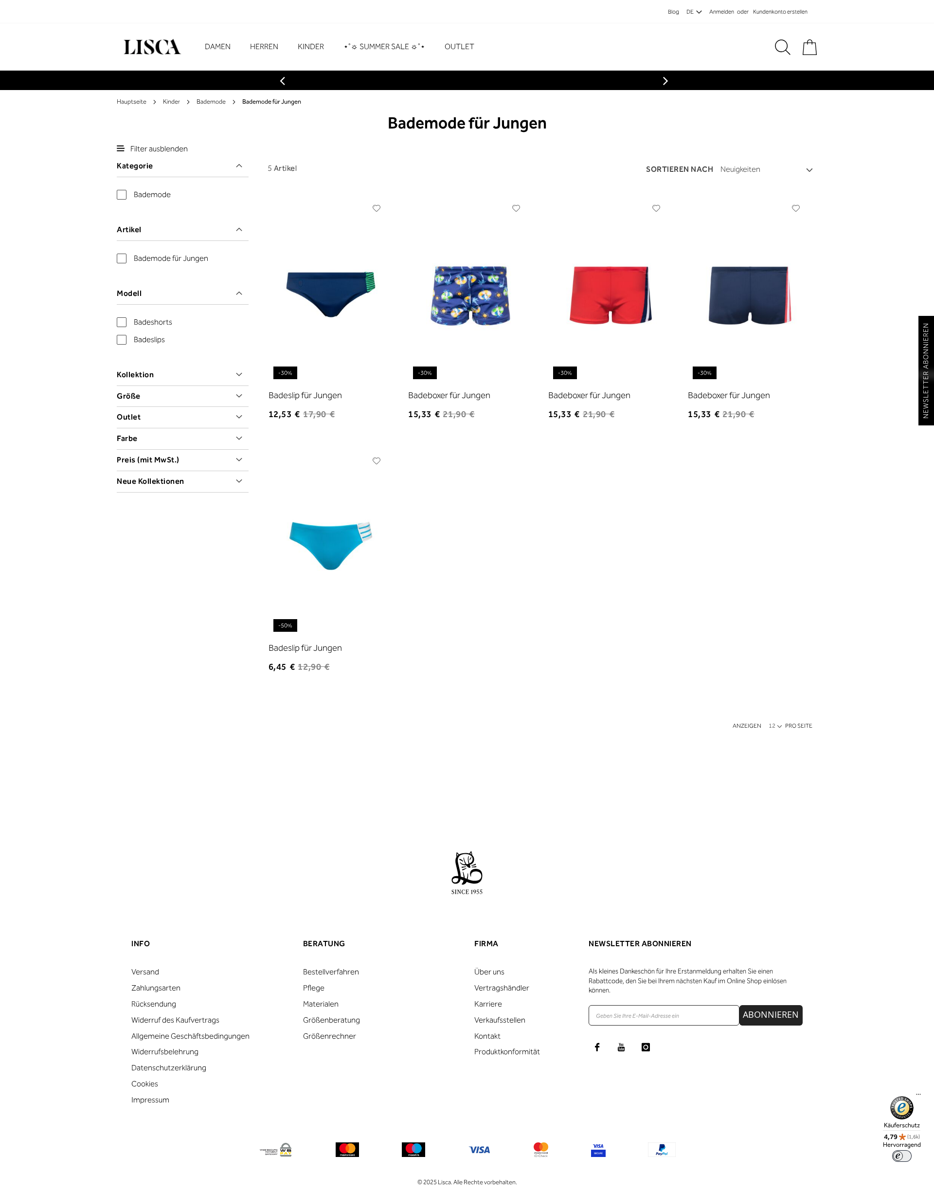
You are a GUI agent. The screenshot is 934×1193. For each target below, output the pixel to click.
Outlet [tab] (129, 417)
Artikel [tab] (129, 229)
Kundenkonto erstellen (780, 11)
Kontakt (487, 1036)
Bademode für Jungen (171, 258)
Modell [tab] (129, 293)
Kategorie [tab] (135, 165)
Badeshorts (153, 322)
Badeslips (149, 339)
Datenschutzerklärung (168, 1067)
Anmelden (721, 11)
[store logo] (151, 46)
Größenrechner (329, 1036)
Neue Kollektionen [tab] (150, 481)
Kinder (171, 101)
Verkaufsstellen (499, 1020)
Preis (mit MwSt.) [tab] (148, 459)
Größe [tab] (129, 396)
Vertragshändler (501, 987)
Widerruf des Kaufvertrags (175, 1020)
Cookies (144, 1083)
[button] (376, 208)
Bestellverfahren (331, 971)
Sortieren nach (679, 169)
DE (690, 11)
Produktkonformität (507, 1051)
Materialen (321, 1004)
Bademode (211, 101)
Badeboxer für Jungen (449, 395)
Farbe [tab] (127, 438)
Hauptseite (131, 101)
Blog (673, 11)
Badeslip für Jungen (305, 395)
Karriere (488, 1004)
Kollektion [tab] (135, 374)
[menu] (344, 47)
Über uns (489, 971)
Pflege (313, 987)
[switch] (902, 1156)
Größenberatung (331, 1020)
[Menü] (918, 1096)
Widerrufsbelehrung (164, 1051)
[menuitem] (222, 47)
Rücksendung (153, 1004)
